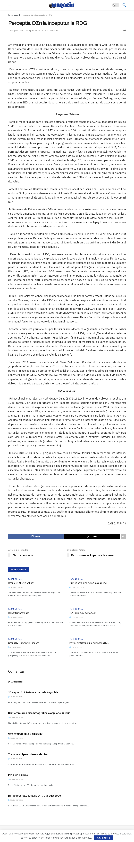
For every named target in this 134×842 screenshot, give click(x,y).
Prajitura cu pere (18, 775)
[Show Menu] (9, 5)
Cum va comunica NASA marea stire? (88, 583)
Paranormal (15, 579)
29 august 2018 (16, 30)
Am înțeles (103, 837)
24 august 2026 (16, 697)
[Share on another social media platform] (123, 536)
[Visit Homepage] (62, 5)
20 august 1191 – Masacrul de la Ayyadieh (33, 692)
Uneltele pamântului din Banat (25, 733)
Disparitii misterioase (18, 613)
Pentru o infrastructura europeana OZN (89, 643)
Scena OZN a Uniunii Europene (23, 643)
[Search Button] (124, 5)
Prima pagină (14, 15)
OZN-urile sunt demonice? (82, 613)
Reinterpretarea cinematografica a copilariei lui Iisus (39, 713)
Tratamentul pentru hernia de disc (28, 754)
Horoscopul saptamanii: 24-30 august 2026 (34, 795)
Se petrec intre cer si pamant (42, 30)
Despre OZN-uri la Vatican (21, 583)
